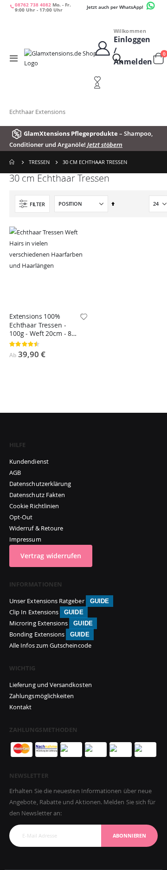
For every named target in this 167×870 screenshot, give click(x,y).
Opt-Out (20, 517)
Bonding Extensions (49, 634)
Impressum (25, 539)
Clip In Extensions (46, 612)
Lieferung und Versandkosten (50, 685)
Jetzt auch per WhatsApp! (116, 7)
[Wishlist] (123, 79)
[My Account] (123, 85)
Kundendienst (29, 461)
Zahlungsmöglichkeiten (41, 696)
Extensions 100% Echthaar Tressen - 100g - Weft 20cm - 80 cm (42, 325)
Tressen (39, 161)
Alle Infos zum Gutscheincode (50, 645)
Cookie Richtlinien (34, 506)
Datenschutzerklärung (40, 483)
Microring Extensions (51, 623)
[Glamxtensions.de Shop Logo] (66, 58)
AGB (15, 472)
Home (12, 162)
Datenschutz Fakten (37, 495)
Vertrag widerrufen (50, 555)
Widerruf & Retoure (36, 528)
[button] (83, 317)
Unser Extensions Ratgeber (59, 601)
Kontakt (20, 707)
